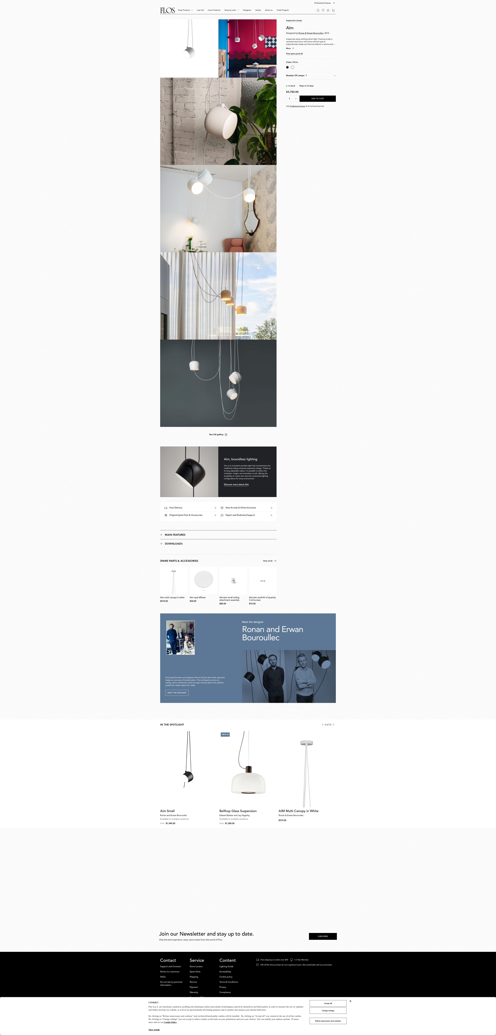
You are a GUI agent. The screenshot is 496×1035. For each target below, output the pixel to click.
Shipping (194, 977)
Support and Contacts (170, 967)
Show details (154, 1030)
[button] (324, 3)
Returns (193, 982)
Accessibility (225, 972)
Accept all (328, 1003)
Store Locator (196, 967)
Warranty (194, 992)
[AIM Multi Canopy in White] (307, 769)
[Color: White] (292, 67)
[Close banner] (350, 1001)
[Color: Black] (287, 67)
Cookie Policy (170, 1022)
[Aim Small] (188, 769)
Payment (194, 987)
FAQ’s (163, 977)
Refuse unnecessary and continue (328, 1021)
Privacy (222, 987)
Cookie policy (225, 977)
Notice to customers (169, 972)
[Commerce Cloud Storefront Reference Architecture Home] (167, 10)
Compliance (225, 992)
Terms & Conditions (228, 982)
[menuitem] (185, 10)
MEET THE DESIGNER (177, 693)
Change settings (328, 1011)
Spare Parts (195, 972)
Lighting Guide (226, 967)
